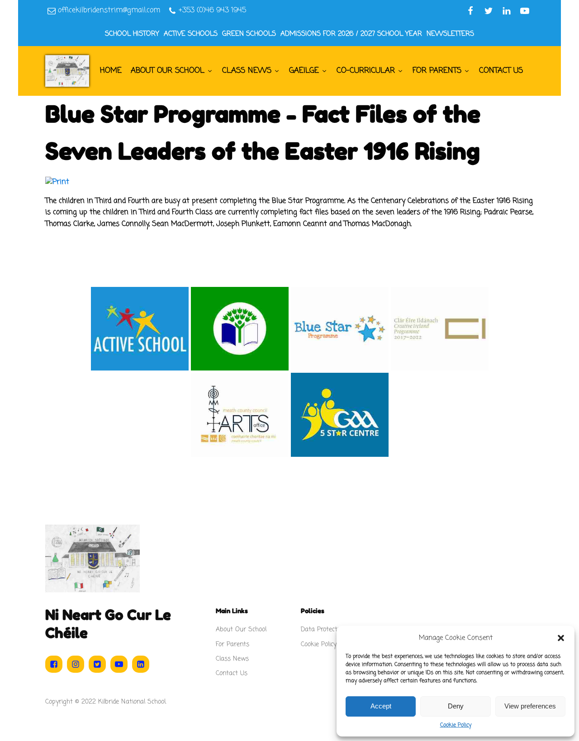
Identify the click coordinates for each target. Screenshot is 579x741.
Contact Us (501, 70)
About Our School (167, 70)
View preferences (530, 706)
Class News (246, 70)
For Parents (437, 70)
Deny (456, 706)
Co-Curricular (366, 70)
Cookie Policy (455, 725)
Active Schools (191, 34)
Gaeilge (304, 70)
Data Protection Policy (332, 629)
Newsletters (450, 34)
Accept (380, 706)
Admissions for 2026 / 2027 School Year (351, 34)
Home (111, 70)
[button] (560, 638)
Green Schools (249, 34)
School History (132, 34)
